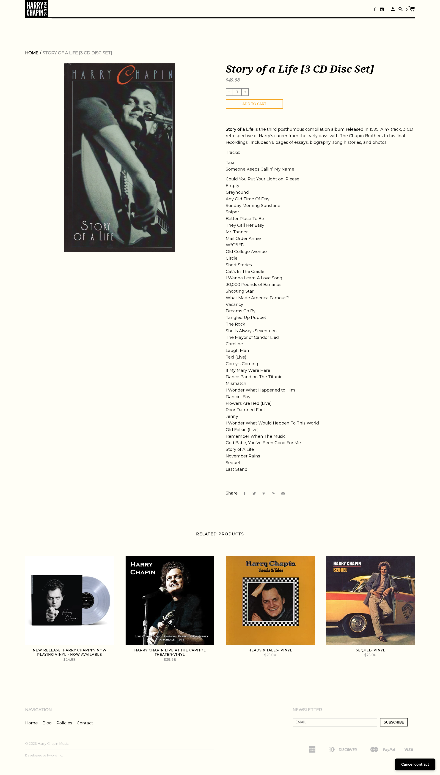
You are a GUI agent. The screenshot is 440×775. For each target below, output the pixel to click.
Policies (64, 723)
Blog (47, 723)
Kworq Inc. (55, 755)
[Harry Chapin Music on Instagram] (382, 9)
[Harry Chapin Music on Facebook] (375, 9)
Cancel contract (415, 764)
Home (31, 52)
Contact (85, 723)
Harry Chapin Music (53, 744)
